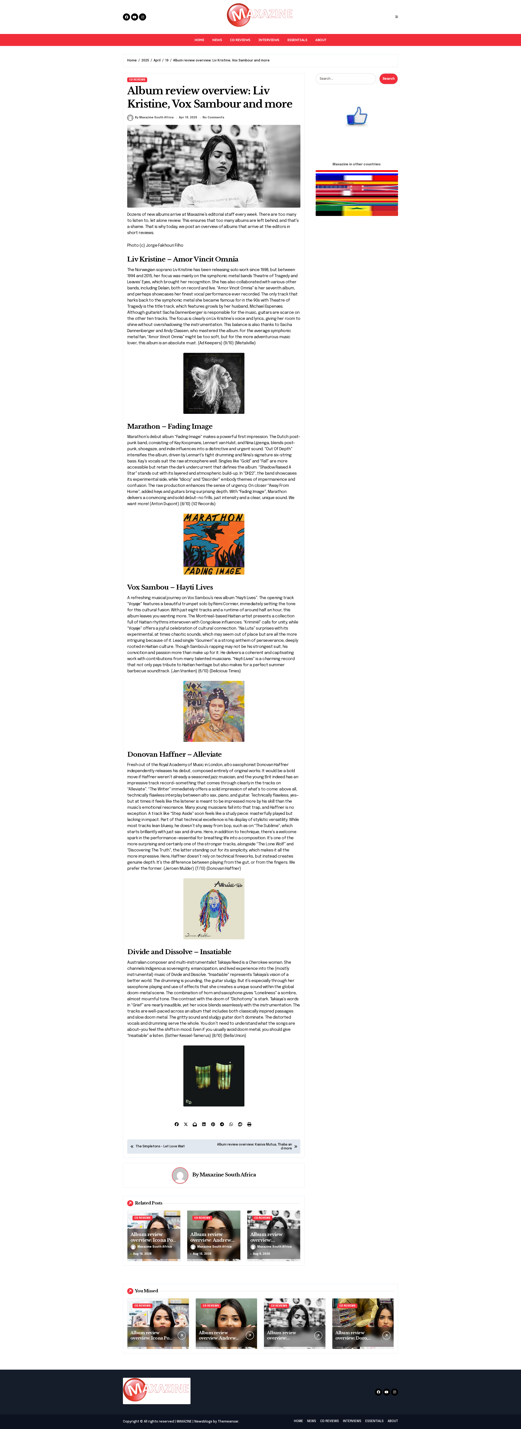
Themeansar (228, 1421)
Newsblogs (203, 1421)
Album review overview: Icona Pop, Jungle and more (153, 1240)
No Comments (213, 117)
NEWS (217, 40)
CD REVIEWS (240, 40)
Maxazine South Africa (228, 1175)
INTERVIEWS (268, 40)
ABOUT (320, 40)
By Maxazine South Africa (154, 117)
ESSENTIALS (297, 40)
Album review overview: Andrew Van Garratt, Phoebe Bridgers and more (213, 1243)
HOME (199, 40)
